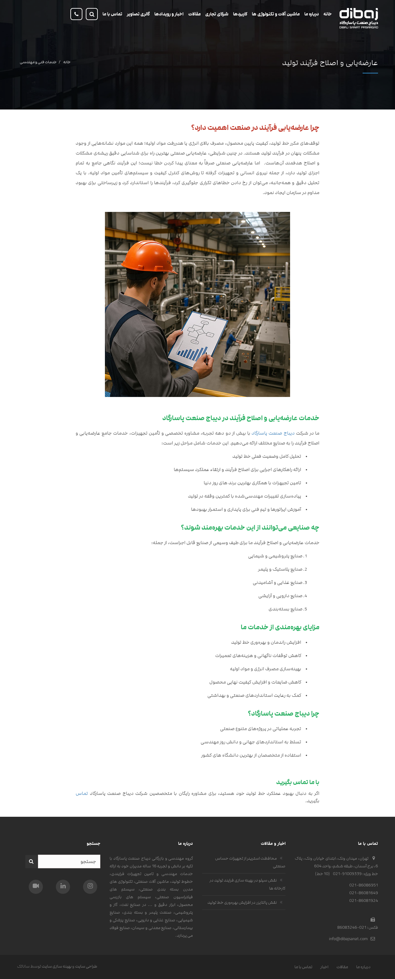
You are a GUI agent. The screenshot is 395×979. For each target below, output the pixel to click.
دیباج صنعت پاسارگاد (272, 433)
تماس (82, 793)
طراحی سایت (86, 966)
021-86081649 (363, 893)
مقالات (342, 967)
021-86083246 (351, 927)
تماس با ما (303, 967)
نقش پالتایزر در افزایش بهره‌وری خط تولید (242, 902)
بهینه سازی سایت (57, 966)
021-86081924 (363, 900)
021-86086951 (363, 885)
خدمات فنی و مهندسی (38, 62)
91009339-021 (347, 874)
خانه (66, 62)
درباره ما (363, 967)
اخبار (324, 967)
